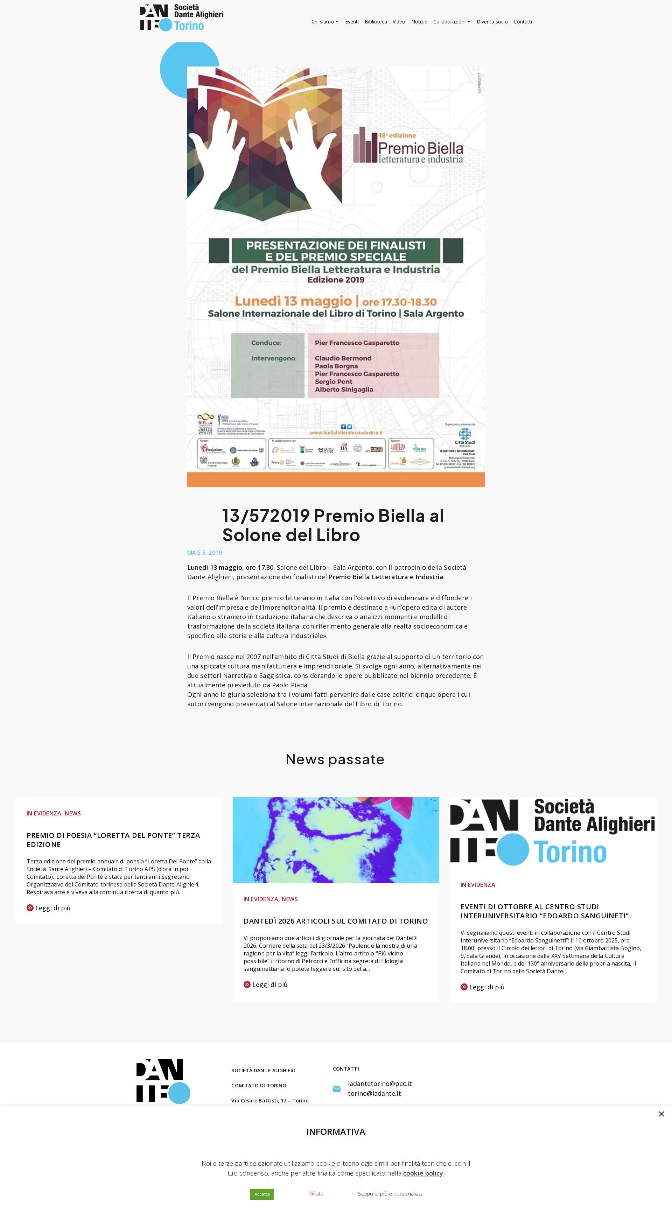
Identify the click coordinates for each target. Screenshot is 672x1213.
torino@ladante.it (374, 1093)
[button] (661, 1114)
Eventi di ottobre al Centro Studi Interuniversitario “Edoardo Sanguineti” (545, 911)
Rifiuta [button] (316, 1193)
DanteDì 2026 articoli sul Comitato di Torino (336, 921)
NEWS (73, 813)
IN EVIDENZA (44, 813)
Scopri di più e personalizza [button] (391, 1193)
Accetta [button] (262, 1194)
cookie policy (423, 1173)
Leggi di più (49, 908)
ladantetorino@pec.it (380, 1083)
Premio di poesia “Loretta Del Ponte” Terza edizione (113, 839)
